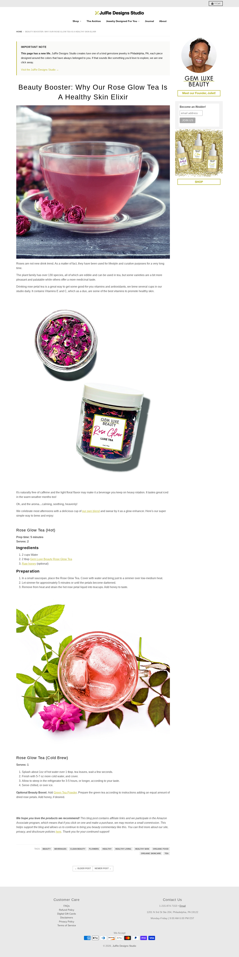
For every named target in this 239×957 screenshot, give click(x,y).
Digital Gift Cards (66, 913)
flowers (94, 849)
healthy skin (142, 849)
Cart (217, 3)
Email (183, 905)
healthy (107, 849)
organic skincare (151, 853)
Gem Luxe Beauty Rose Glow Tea (51, 559)
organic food (160, 849)
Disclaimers (66, 917)
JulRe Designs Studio (124, 945)
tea (166, 853)
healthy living (123, 849)
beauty (47, 849)
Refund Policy (66, 909)
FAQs (67, 905)
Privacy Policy (66, 921)
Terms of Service (66, 925)
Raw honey (29, 563)
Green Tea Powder (65, 792)
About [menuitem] (163, 21)
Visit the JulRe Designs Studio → (40, 69)
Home (19, 32)
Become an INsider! (193, 106)
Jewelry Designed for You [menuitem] (121, 21)
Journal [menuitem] (149, 21)
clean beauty (77, 849)
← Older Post (83, 868)
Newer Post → (103, 868)
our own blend (91, 511)
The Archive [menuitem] (94, 21)
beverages (60, 849)
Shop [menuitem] (76, 21)
